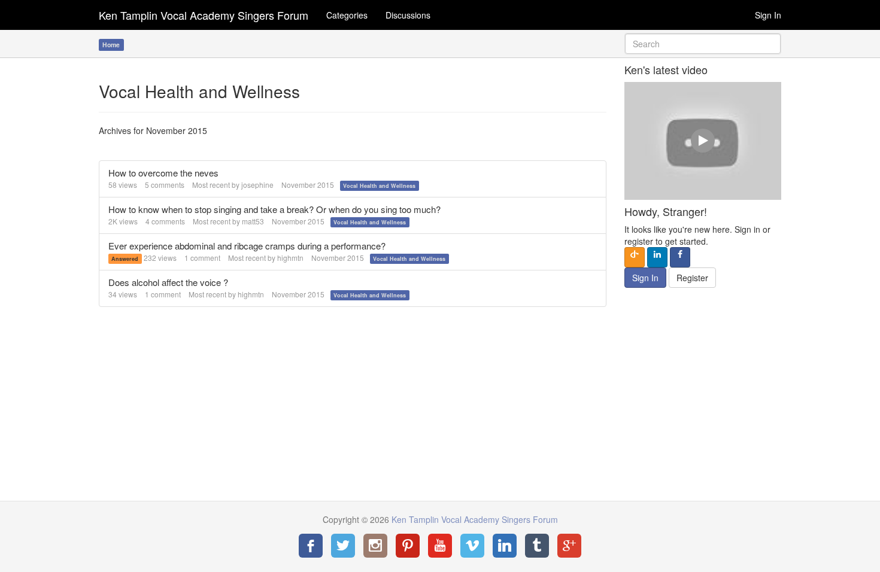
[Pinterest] (408, 546)
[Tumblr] (537, 546)
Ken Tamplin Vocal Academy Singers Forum (203, 15)
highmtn (290, 257)
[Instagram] (375, 546)
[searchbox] (703, 44)
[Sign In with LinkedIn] (657, 257)
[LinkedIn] (505, 546)
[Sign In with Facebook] (680, 257)
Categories (347, 15)
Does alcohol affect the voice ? (168, 282)
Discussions (408, 15)
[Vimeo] (472, 546)
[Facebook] (311, 546)
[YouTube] (440, 546)
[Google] (569, 546)
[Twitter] (343, 546)
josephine (257, 184)
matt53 (253, 221)
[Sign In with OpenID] (634, 257)
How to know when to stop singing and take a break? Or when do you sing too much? (274, 209)
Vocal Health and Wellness (379, 186)
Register (692, 278)
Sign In (768, 15)
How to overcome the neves (163, 172)
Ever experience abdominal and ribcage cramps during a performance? (247, 245)
